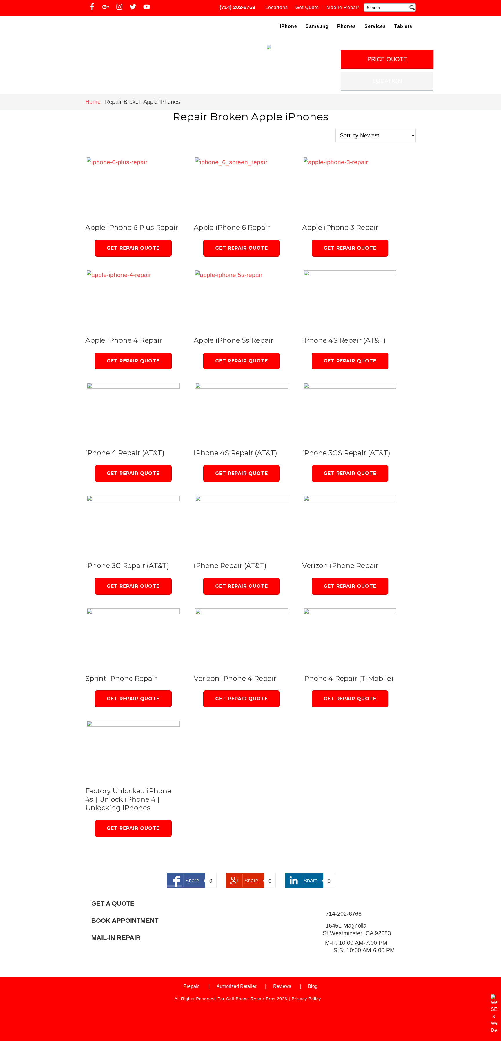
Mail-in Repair (116, 937)
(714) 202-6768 (237, 7)
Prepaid (192, 986)
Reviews (282, 986)
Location (387, 81)
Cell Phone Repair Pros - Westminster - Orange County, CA (135, 27)
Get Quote (307, 7)
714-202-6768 (344, 914)
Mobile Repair (342, 7)
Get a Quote (113, 903)
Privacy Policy (306, 998)
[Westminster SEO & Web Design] (494, 1030)
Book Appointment (124, 920)
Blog (312, 986)
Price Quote (387, 59)
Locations (276, 7)
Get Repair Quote (133, 248)
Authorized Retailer (236, 986)
